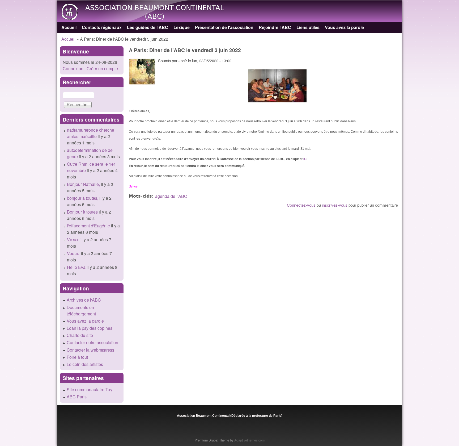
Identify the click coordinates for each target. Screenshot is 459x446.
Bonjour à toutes (82, 212)
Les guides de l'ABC (147, 27)
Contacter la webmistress (90, 350)
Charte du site (80, 335)
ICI (305, 159)
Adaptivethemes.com (249, 440)
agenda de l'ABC (171, 196)
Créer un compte (102, 68)
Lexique (181, 27)
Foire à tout (77, 357)
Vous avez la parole (344, 27)
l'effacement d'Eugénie (88, 226)
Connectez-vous (301, 205)
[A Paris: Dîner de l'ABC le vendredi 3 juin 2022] (277, 85)
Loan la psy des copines (89, 328)
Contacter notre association (92, 342)
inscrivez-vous (334, 205)
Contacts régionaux (102, 27)
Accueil (68, 27)
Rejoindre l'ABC (275, 27)
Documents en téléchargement (81, 310)
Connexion (73, 68)
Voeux (73, 253)
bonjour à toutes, (82, 198)
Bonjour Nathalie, (83, 184)
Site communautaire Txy (89, 389)
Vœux (73, 239)
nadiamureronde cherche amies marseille (90, 133)
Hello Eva (76, 267)
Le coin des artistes (85, 364)
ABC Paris (77, 397)
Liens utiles (308, 27)
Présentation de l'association (224, 27)
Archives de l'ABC (84, 300)
